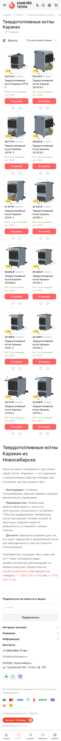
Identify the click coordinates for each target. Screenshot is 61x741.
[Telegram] (6, 676)
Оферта (33, 713)
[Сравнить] (20, 108)
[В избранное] (13, 108)
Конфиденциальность (15, 713)
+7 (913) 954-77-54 (14, 650)
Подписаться (30, 617)
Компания (9, 633)
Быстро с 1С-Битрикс (15, 720)
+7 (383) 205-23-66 (28, 575)
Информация (11, 639)
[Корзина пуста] (56, 5)
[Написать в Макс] (20, 676)
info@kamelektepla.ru (16, 571)
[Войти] (49, 5)
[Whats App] (13, 676)
